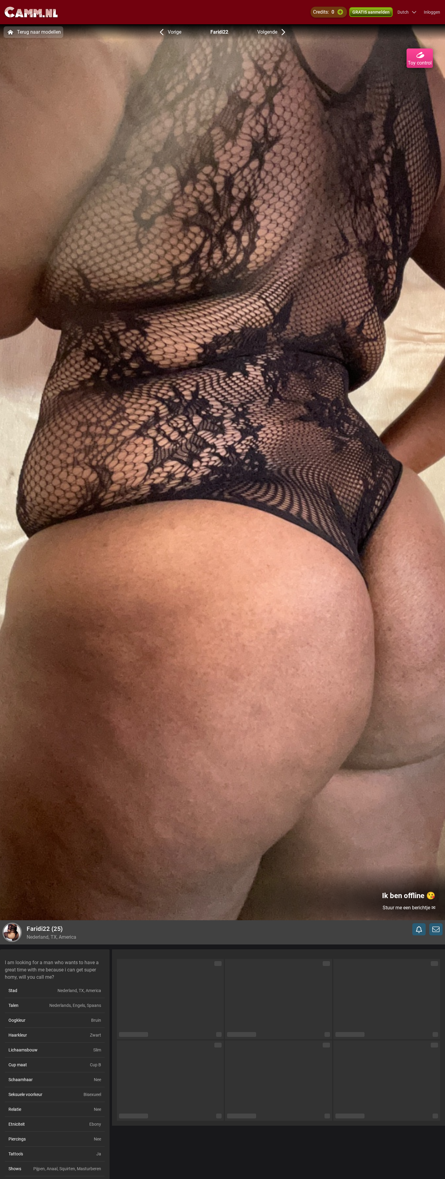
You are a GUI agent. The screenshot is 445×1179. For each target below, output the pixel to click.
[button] (407, 12)
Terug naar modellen (39, 32)
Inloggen (432, 12)
